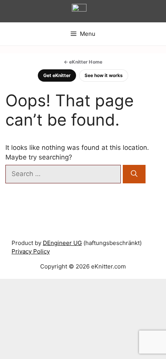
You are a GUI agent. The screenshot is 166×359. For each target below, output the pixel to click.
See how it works (104, 75)
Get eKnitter (57, 75)
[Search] (134, 174)
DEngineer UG (62, 243)
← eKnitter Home (83, 62)
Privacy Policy (31, 251)
